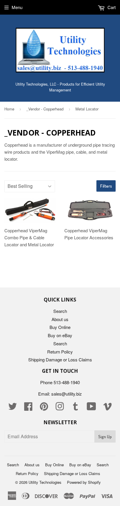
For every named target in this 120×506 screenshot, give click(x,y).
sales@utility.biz (66, 394)
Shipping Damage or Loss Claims (60, 359)
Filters (106, 186)
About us (60, 319)
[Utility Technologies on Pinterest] (44, 408)
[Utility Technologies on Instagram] (59, 408)
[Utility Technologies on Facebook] (28, 408)
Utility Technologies (45, 482)
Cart (111, 7)
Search (60, 311)
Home (9, 109)
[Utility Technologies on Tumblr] (75, 408)
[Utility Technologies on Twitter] (12, 408)
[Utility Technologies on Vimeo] (107, 408)
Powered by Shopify (84, 482)
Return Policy (60, 352)
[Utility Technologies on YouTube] (91, 408)
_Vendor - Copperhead (44, 109)
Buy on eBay (60, 335)
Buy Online (60, 327)
